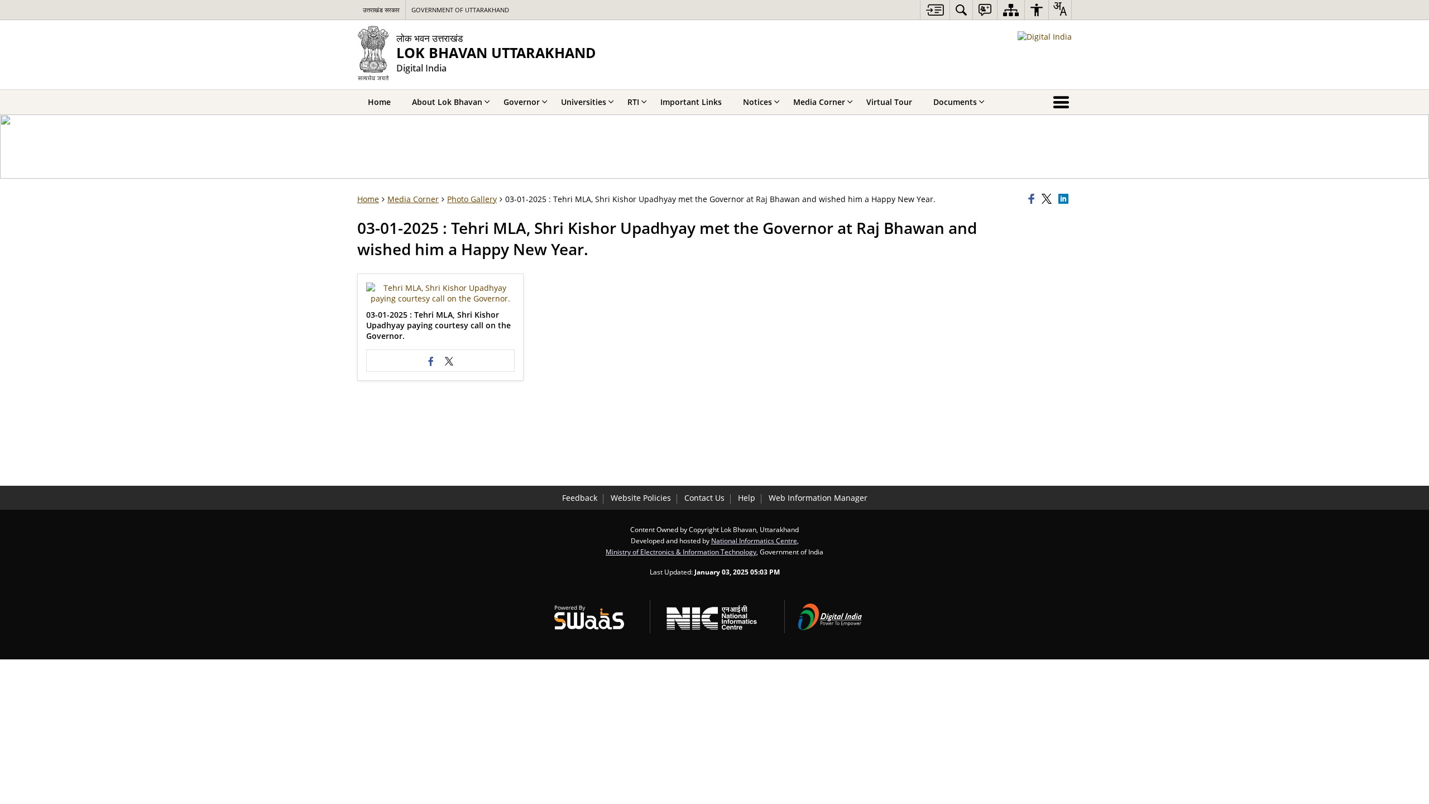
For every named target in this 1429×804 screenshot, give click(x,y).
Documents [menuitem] (955, 102)
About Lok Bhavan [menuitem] (447, 102)
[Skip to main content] (935, 10)
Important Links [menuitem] (691, 102)
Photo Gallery (472, 199)
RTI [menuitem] (633, 102)
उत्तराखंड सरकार (381, 10)
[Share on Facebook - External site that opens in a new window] (431, 360)
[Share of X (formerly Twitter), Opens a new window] (1048, 199)
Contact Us (704, 497)
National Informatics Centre (754, 540)
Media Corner (413, 199)
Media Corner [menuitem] (819, 102)
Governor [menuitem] (521, 102)
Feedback (579, 497)
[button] (440, 293)
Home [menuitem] (379, 102)
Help (746, 497)
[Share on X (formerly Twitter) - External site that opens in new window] (449, 360)
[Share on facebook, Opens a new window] (1033, 199)
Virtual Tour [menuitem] (889, 102)
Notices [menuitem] (757, 102)
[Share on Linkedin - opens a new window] (1065, 199)
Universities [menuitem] (583, 102)
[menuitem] (961, 10)
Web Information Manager (818, 497)
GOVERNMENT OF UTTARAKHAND (460, 10)
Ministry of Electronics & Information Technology (681, 551)
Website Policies (641, 497)
